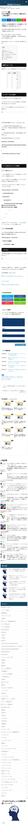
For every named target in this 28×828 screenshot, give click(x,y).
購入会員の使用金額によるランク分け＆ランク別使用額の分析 (17, 354)
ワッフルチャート (6, 776)
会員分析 (4, 376)
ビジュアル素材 (6, 668)
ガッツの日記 (5, 624)
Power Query (5, 707)
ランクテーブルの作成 (8, 52)
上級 (3, 715)
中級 (3, 637)
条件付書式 (4, 751)
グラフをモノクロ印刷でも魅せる (15, 554)
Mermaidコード (5, 607)
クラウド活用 (5, 626)
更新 (3, 795)
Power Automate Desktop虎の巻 (9, 649)
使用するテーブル (7, 51)
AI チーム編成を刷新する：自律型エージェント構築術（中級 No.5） (17, 570)
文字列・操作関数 (11, 535)
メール (4, 333)
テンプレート (5, 729)
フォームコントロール (7, 757)
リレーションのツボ (7, 657)
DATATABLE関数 (19, 107)
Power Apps (5, 629)
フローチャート (6, 615)
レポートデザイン (6, 790)
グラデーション (6, 768)
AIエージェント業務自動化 (8, 621)
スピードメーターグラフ (8, 779)
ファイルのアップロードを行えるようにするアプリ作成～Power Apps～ (17, 505)
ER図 (3, 618)
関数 (3, 743)
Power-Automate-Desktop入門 (9, 643)
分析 (3, 350)
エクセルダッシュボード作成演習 (10, 759)
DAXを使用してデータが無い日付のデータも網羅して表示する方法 (13, 391)
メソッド (4, 690)
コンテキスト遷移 (7, 673)
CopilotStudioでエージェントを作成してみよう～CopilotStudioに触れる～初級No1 (17, 589)
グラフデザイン (6, 762)
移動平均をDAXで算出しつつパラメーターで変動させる (17, 358)
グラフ (3, 737)
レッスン (4, 696)
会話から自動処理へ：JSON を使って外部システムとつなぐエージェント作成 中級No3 (17, 583)
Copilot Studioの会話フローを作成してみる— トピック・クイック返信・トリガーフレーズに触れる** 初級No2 (17, 596)
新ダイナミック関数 (7, 704)
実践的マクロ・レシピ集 (8, 698)
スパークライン (6, 740)
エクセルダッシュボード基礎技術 (10, 732)
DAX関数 (4, 671)
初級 (3, 660)
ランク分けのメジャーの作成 (9, 54)
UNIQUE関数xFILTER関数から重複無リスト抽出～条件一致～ (17, 464)
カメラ (3, 754)
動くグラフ (4, 682)
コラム (4, 718)
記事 (4, 822)
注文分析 (9, 376)
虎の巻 (3, 632)
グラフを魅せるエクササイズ (9, 782)
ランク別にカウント (7, 55)
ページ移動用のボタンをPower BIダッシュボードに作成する (17, 515)
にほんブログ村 (5, 281)
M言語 (4, 721)
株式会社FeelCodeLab (14, 4)
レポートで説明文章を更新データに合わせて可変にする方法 (14, 386)
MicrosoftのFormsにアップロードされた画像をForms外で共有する (16, 525)
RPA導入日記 (5, 651)
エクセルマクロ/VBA (7, 687)
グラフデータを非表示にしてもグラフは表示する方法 (17, 544)
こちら (10, 224)
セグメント (15, 376)
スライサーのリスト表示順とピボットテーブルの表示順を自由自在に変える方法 (17, 484)
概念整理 (4, 613)
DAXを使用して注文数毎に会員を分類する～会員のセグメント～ (17, 370)
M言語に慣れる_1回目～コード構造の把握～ (17, 495)
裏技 (3, 665)
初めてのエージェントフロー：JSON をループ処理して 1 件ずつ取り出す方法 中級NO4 (17, 577)
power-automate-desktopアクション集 (11, 646)
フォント (4, 746)
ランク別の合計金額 (7, 57)
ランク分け (5, 379)
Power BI (21, 376)
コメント (5, 317)
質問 (3, 685)
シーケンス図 (5, 610)
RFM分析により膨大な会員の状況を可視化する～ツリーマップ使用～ (17, 362)
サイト (4, 339)
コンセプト (4, 734)
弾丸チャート (5, 773)
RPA (3, 640)
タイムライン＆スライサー (8, 748)
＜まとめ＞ (5, 59)
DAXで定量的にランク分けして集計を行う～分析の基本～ (17, 366)
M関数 (3, 723)
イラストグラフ (6, 765)
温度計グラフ (5, 770)
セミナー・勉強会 (6, 701)
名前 (4, 328)
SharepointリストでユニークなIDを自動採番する (17, 474)
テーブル (4, 787)
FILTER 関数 (8, 184)
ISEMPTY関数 (13, 222)
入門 (3, 635)
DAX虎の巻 (5, 676)
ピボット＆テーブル (7, 784)
